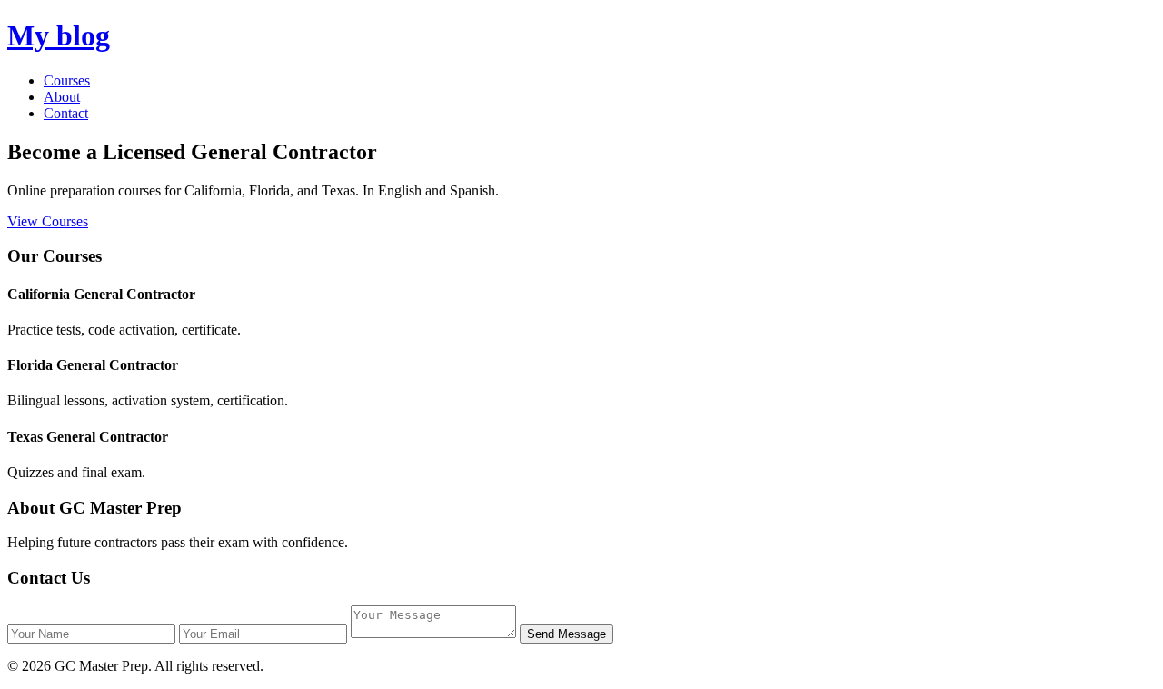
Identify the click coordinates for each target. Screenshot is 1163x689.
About (62, 97)
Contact (66, 113)
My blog (58, 35)
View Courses (47, 221)
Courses (67, 80)
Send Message (566, 634)
